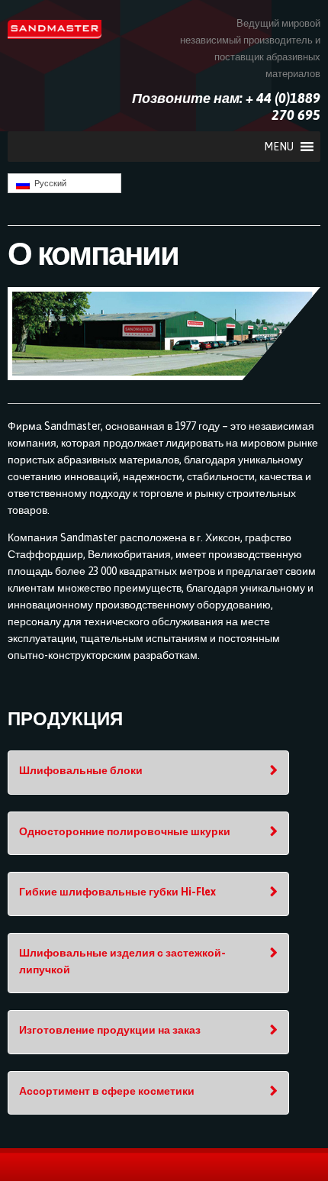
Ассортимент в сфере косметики (107, 1091)
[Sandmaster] (54, 28)
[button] (279, 146)
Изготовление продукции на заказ (110, 1030)
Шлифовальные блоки (81, 770)
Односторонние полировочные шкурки (124, 831)
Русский (48, 183)
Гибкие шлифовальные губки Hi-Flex (117, 892)
